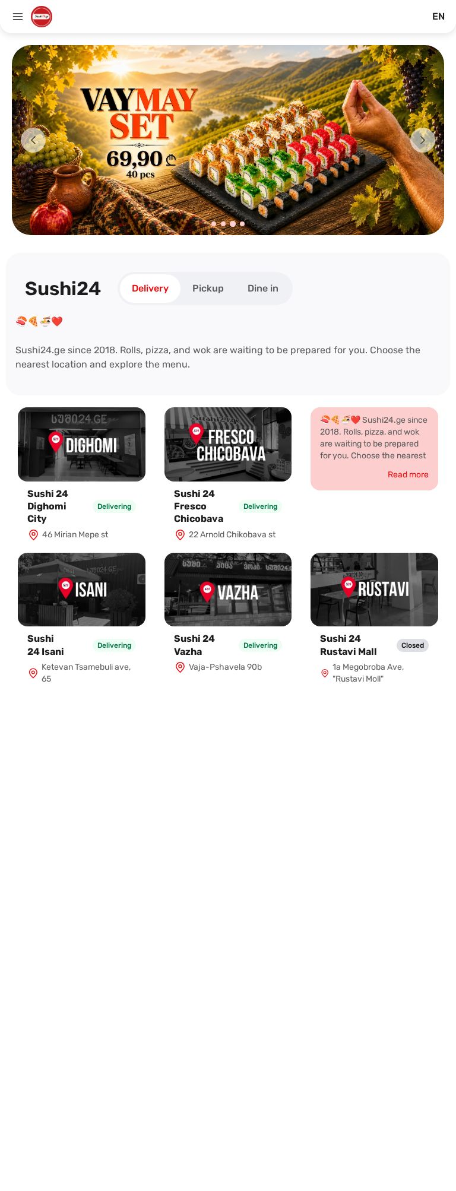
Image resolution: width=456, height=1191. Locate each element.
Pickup (208, 288)
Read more (408, 475)
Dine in (263, 288)
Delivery (150, 288)
